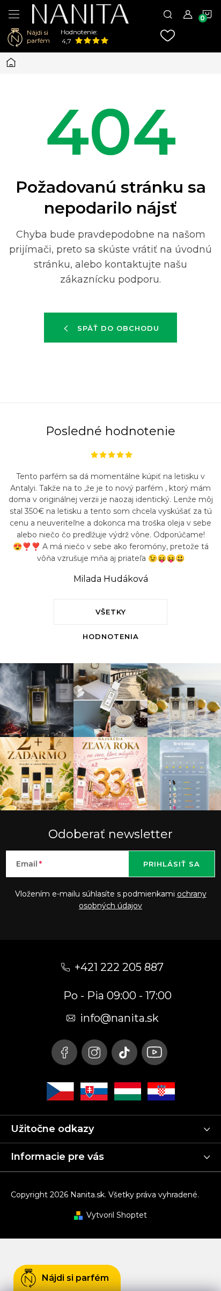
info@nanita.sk (119, 1018)
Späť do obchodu (118, 328)
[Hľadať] (168, 14)
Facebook (64, 1052)
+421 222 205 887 (119, 967)
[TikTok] (124, 1052)
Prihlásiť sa (171, 864)
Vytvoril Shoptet (116, 1215)
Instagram (94, 1052)
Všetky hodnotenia (111, 616)
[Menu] (14, 14)
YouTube (154, 1052)
